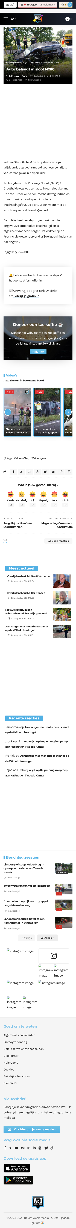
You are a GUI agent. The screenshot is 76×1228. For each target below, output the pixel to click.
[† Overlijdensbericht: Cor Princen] (62, 597)
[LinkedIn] (34, 1148)
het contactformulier (24, 280)
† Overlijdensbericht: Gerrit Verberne (27, 576)
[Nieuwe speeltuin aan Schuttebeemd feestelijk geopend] (62, 614)
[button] (7, 19)
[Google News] (23, 1148)
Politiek (62, 872)
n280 (33, 458)
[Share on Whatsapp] (29, 472)
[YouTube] (16, 1148)
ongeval (42, 458)
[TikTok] (52, 1148)
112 (10, 76)
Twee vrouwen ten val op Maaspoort (27, 885)
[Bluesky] (46, 1148)
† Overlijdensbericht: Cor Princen (25, 593)
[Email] (53, 472)
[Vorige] (7, 412)
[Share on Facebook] (13, 472)
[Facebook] (5, 1148)
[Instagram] (29, 1148)
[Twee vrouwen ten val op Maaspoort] (63, 889)
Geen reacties (15, 80)
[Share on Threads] (37, 472)
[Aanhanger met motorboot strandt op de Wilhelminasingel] (62, 631)
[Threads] (40, 1148)
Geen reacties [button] (60, 540)
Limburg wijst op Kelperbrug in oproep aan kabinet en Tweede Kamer (24, 868)
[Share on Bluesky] (45, 472)
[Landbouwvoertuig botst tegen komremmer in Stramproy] (63, 922)
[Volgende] (68, 412)
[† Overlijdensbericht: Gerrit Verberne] (62, 581)
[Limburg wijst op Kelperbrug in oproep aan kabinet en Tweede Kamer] (63, 868)
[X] (10, 1148)
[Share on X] (21, 472)
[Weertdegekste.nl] (38, 18)
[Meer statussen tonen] (70, 4)
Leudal (16, 76)
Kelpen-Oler (21, 458)
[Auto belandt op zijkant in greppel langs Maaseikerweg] (63, 905)
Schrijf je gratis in (26, 296)
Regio (24, 76)
